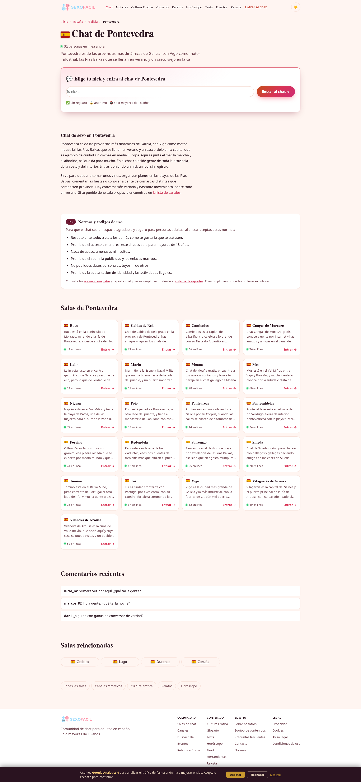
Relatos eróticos (188, 750)
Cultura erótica (142, 686)
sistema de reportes (189, 281)
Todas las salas (75, 686)
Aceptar (235, 774)
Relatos (177, 7)
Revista (236, 7)
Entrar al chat (256, 7)
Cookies (278, 730)
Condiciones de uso (286, 743)
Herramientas (216, 756)
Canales (182, 730)
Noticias (122, 7)
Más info (275, 775)
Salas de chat (186, 724)
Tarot (210, 750)
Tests (209, 7)
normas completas (97, 281)
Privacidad (279, 724)
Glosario (162, 7)
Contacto (241, 743)
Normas (240, 750)
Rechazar (257, 774)
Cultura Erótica (142, 7)
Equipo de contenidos (250, 730)
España (78, 22)
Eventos (222, 7)
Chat (109, 7)
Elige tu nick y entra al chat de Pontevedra (115, 79)
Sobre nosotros (246, 724)
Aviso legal (280, 737)
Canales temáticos (108, 686)
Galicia (93, 22)
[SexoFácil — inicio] (81, 7)
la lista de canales (166, 192)
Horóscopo (194, 7)
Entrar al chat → (276, 91)
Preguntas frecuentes (250, 737)
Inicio (64, 22)
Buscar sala (185, 737)
